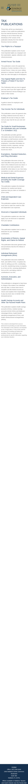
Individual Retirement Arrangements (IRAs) (9, 254)
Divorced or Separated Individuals (14, 212)
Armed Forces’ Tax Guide (10, 62)
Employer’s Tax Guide (9, 98)
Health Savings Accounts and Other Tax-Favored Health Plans (13, 301)
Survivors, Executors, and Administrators (10, 278)
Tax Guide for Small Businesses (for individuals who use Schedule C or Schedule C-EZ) (13, 128)
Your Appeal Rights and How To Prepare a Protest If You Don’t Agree (13, 81)
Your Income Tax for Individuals (13, 109)
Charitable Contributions (10, 225)
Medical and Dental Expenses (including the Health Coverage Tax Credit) (12, 180)
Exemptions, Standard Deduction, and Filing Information (13, 155)
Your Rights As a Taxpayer (11, 46)
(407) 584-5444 (16, 769)
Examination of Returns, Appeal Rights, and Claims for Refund (13, 239)
